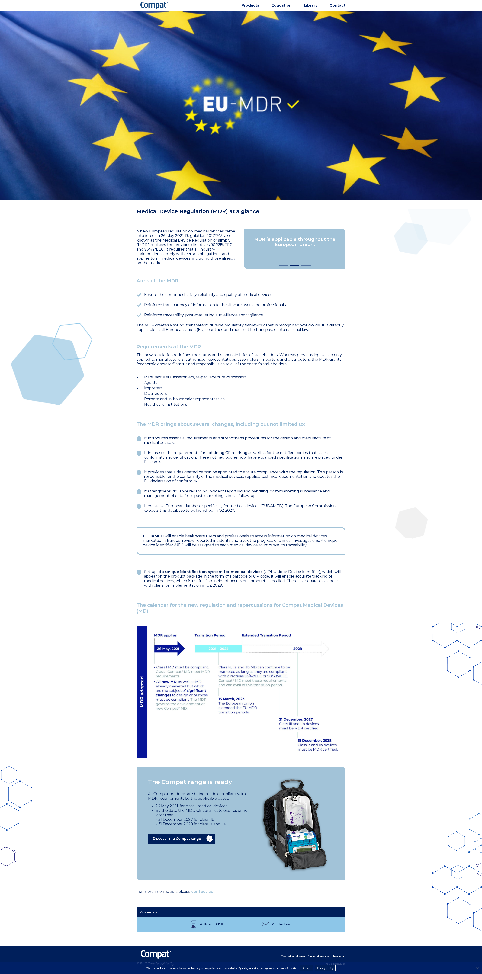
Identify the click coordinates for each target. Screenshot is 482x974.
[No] (477, 968)
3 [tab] (303, 267)
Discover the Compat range (177, 839)
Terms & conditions (293, 956)
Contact (337, 5)
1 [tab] (280, 267)
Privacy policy (325, 968)
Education (281, 5)
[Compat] (169, 8)
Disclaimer (338, 956)
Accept (306, 968)
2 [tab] (292, 267)
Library (310, 5)
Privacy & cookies (318, 956)
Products (250, 5)
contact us (202, 891)
